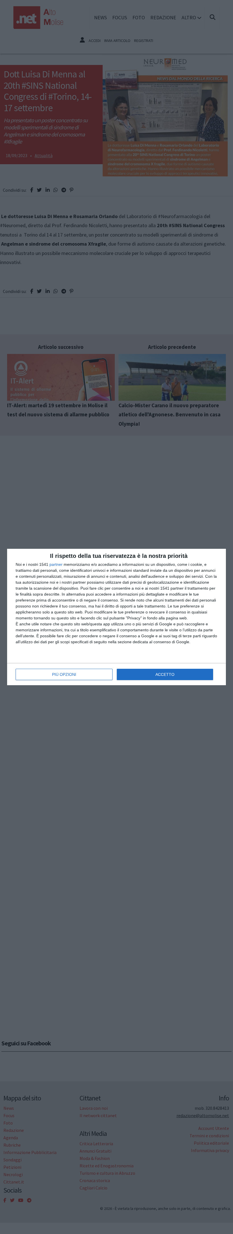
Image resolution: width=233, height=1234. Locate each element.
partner (56, 564)
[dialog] (116, 617)
